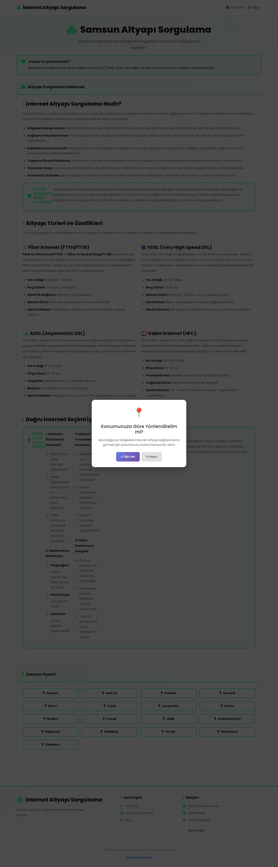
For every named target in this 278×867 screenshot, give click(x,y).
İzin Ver (129, 456)
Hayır (152, 456)
